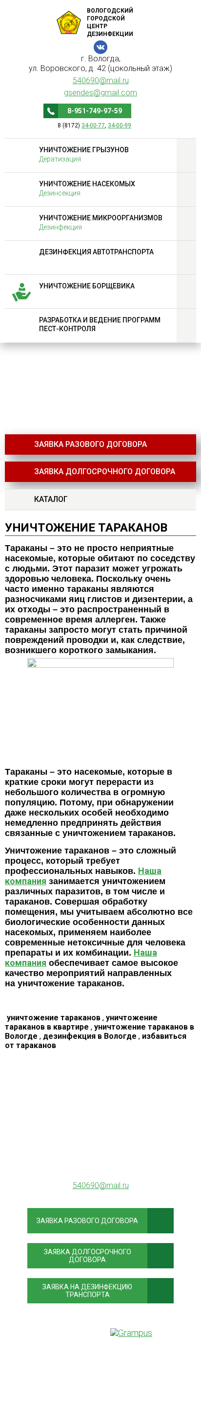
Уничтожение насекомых (87, 188)
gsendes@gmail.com (100, 92)
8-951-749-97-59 (94, 111)
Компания (100, 1368)
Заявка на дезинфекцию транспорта (87, 1290)
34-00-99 (119, 125)
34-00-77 (93, 125)
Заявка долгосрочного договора (104, 471)
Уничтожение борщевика (87, 286)
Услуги (100, 1397)
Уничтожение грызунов (84, 154)
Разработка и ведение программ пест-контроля (100, 324)
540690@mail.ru (101, 80)
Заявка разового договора (90, 444)
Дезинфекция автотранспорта (96, 252)
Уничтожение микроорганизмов (100, 222)
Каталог (51, 499)
